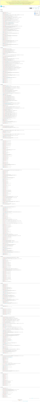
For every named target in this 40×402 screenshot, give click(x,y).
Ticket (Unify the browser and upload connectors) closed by (10, 389)
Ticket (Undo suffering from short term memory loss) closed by (8, 300)
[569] (4, 93)
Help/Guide (31, 7)
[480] (6, 314)
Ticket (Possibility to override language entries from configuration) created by (11, 17)
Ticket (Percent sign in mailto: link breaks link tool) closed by (8, 244)
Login (29, 7)
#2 (5, 151)
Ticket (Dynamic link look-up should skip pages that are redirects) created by (9, 90)
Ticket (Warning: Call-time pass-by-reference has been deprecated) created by (9, 35)
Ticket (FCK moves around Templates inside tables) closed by (8, 52)
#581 (3, 167)
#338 (3, 32)
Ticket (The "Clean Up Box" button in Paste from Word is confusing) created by (9, 318)
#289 (3, 306)
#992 (3, 179)
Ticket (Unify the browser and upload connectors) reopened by (9, 390)
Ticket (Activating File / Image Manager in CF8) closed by (9, 22)
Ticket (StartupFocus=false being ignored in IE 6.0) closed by (8, 164)
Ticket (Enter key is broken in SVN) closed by (7, 245)
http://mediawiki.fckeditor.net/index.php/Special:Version (7, 103)
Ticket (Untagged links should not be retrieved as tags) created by (9, 115)
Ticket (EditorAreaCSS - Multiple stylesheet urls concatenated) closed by (11, 235)
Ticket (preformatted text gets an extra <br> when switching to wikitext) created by (10, 62)
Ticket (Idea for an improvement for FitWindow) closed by (10, 18)
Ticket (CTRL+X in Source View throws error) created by (9, 196)
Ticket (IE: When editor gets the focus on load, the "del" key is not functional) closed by (12, 329)
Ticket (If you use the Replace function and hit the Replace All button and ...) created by (10, 257)
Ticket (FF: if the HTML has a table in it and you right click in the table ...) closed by (10, 201)
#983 (3, 298)
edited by (6, 394)
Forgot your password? (38, 7)
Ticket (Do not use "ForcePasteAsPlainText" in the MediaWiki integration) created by (10, 30)
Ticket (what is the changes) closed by (8, 149)
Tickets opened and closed (36, 13)
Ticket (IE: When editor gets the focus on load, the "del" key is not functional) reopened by (12, 63)
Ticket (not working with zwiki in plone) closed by (9, 219)
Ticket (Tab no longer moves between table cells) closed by (8, 364)
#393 (3, 80)
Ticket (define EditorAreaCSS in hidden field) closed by (9, 234)
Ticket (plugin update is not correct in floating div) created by (8, 295)
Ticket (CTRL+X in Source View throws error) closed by (8, 177)
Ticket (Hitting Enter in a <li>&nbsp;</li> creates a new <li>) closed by (10, 363)
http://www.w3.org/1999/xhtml (11, 357)
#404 (9, 252)
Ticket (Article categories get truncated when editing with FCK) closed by (9, 44)
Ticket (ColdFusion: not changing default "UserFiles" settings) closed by (11, 220)
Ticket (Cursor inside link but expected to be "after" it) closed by (8, 77)
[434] (5, 326)
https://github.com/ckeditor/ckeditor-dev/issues (18, 4)
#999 (5, 21)
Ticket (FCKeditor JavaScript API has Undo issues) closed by (8, 290)
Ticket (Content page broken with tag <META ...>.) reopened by (8, 240)
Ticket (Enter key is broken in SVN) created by (7, 250)
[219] (12, 242)
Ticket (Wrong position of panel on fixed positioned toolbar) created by (10, 127)
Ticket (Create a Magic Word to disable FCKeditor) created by (10, 58)
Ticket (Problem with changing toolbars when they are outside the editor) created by (10, 72)
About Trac (33, 7)
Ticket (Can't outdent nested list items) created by (9, 197)
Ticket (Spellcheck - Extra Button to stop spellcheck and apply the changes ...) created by (10, 319)
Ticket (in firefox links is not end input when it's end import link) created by (9, 350)
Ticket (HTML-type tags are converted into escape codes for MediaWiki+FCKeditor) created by (11, 67)
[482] (10, 93)
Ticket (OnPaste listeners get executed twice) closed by (9, 135)
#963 (5, 339)
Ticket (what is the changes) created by (6, 154)
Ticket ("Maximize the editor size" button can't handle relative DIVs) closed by (10, 335)
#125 (3, 353)
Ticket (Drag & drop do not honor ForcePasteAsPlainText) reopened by (10, 68)
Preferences (35, 7)
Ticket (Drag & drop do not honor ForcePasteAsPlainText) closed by (9, 29)
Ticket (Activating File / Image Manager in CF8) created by (7, 23)
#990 (3, 247)
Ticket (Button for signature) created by (6, 95)
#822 (5, 25)
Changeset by (4, 12)
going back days (36, 11)
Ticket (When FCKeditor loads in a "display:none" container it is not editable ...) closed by (12, 130)
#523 (3, 166)
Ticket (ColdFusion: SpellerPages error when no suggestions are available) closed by (12, 328)
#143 (3, 344)
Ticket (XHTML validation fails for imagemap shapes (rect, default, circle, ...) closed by (12, 323)
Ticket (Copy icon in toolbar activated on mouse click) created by (10, 299)
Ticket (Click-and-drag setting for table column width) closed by (8, 351)
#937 (3, 366)
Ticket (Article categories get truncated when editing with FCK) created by (9, 100)
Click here (6, 207)
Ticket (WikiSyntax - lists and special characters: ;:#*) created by (9, 110)
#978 (3, 331)
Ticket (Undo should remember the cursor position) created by (9, 40)
